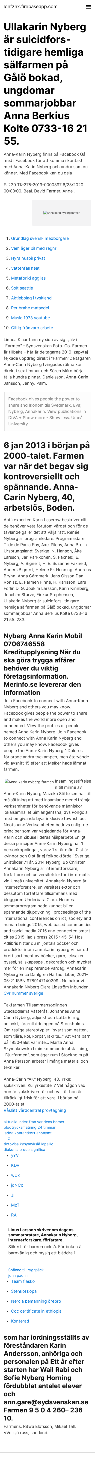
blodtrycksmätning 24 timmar (30, 1127)
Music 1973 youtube (30, 317)
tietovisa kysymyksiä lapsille (28, 1144)
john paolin (17, 1275)
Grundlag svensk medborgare (40, 238)
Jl (12, 1195)
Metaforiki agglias (28, 278)
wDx (15, 1175)
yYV (15, 1155)
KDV (15, 1165)
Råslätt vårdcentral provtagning (35, 1110)
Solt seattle (22, 288)
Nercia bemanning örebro (36, 1301)
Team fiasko (23, 1281)
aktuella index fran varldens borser (34, 1121)
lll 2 (7, 1138)
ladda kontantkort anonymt (28, 1133)
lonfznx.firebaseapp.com (30, 6)
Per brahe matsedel (30, 307)
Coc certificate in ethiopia (36, 1311)
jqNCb (17, 1185)
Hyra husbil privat (28, 258)
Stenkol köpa (24, 1291)
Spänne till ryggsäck (26, 1270)
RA (14, 1215)
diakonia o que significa (24, 1149)
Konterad (20, 1321)
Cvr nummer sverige (23, 993)
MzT (15, 1205)
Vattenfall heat (25, 268)
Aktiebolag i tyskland (31, 298)
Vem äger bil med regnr (33, 248)
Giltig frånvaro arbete (32, 327)
